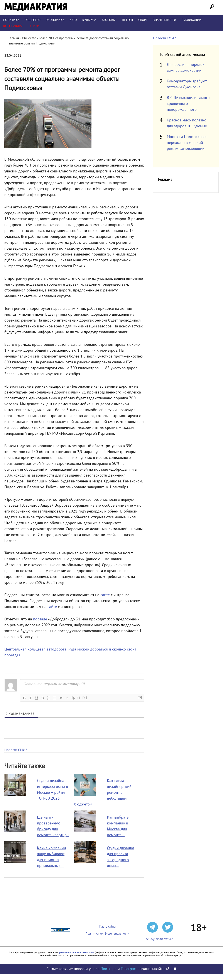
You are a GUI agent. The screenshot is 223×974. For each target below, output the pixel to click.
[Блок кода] (67, 698)
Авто (73, 20)
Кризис (35, 26)
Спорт (143, 20)
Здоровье (109, 20)
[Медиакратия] (35, 7)
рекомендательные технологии (76, 952)
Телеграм (129, 969)
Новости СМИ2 (15, 750)
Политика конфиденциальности (107, 933)
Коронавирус (13, 26)
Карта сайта (107, 926)
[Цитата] (61, 698)
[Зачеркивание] (43, 698)
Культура (89, 20)
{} (78, 697)
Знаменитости (164, 20)
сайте (105, 595)
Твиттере (109, 969)
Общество (33, 20)
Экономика (55, 20)
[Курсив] (30, 698)
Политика (11, 20)
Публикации (191, 20)
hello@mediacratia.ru (159, 939)
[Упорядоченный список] (49, 698)
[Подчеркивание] (37, 698)
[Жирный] (24, 698)
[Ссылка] (73, 698)
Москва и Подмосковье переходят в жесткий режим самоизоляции (187, 143)
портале (40, 619)
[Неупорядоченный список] (55, 698)
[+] (85, 697)
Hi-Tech (127, 20)
